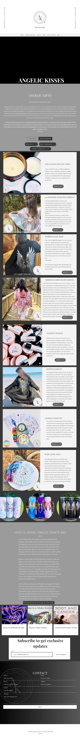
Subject (6, 687)
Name (5, 675)
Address (43, 681)
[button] (40, 507)
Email (12, 650)
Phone (5, 681)
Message (6, 693)
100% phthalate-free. (20, 113)
